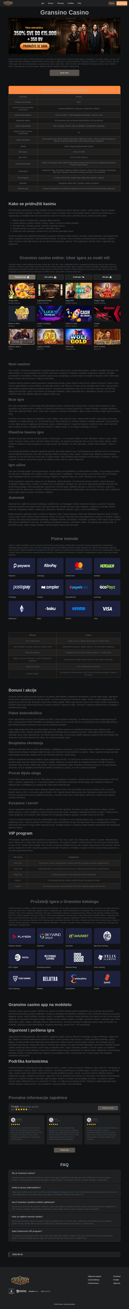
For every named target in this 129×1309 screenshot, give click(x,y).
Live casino (48, 277)
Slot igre (105, 277)
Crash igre (77, 277)
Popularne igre (20, 277)
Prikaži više (64, 1150)
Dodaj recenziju (108, 1108)
